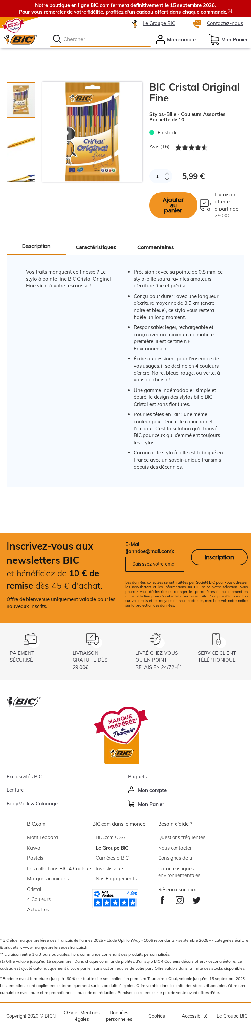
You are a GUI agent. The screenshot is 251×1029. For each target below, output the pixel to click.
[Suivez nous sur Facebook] (162, 898)
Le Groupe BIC (159, 23)
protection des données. (155, 605)
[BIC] (20, 39)
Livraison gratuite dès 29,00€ (90, 660)
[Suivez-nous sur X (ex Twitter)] (196, 898)
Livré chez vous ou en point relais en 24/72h (158, 660)
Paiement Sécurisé (22, 656)
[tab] (24, 139)
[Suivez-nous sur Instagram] (180, 898)
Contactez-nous (225, 23)
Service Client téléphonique (217, 656)
